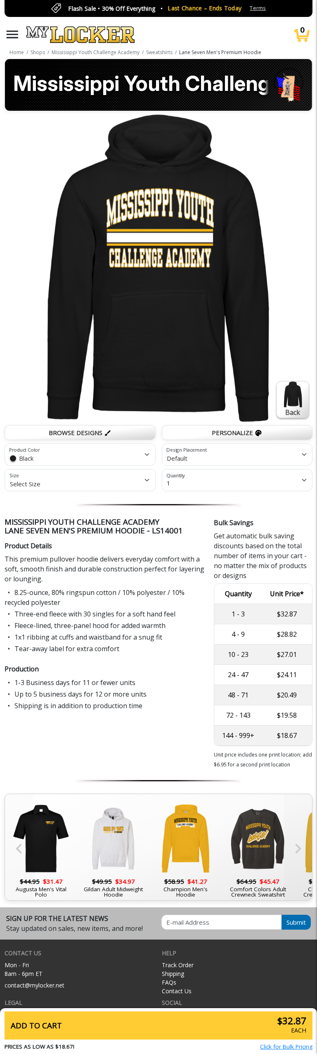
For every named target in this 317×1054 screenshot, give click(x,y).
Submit (296, 922)
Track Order (178, 965)
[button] (12, 34)
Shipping (173, 974)
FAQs (169, 982)
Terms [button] (257, 8)
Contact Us (177, 991)
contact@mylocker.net (34, 985)
